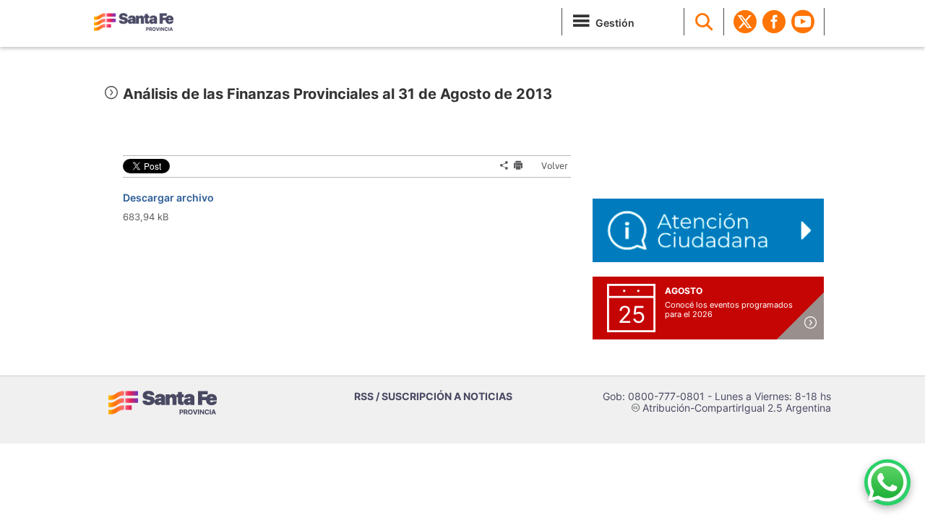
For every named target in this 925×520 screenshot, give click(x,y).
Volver (548, 165)
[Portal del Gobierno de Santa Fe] (134, 22)
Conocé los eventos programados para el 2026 (729, 309)
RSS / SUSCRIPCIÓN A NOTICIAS (433, 396)
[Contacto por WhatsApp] (887, 482)
